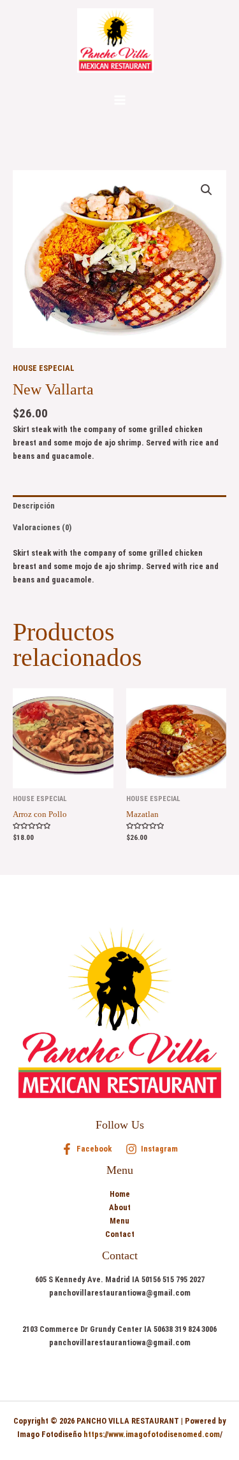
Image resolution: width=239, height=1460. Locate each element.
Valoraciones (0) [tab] (42, 527)
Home (120, 1194)
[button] (206, 189)
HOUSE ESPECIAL (44, 368)
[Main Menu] (120, 100)
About (120, 1207)
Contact (119, 1234)
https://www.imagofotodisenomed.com (151, 1434)
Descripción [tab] (34, 505)
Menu (119, 1220)
